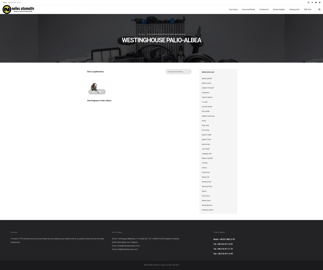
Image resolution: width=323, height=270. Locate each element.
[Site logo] (17, 9)
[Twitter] (316, 2)
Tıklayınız (134, 242)
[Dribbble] (308, 2)
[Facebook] (312, 2)
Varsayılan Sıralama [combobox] (175, 72)
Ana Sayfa (141, 34)
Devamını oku (97, 92)
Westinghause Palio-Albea (99, 100)
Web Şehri (175, 265)
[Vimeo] (319, 2)
